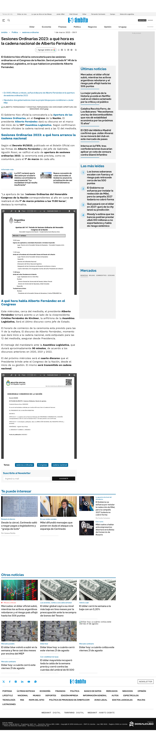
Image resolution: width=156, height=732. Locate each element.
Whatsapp (35, 682)
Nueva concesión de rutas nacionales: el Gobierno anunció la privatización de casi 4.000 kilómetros (62, 178)
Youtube (29, 682)
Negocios (92, 27)
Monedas (84, 275)
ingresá (150, 20)
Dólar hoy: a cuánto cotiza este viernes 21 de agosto (96, 649)
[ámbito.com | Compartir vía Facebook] (62, 50)
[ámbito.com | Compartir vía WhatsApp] (59, 50)
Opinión (107, 27)
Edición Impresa (69, 695)
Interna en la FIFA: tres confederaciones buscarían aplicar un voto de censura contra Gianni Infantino (96, 150)
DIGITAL (51, 712)
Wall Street (73, 14)
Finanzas (62, 27)
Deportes (50, 695)
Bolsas (92, 275)
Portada (7, 691)
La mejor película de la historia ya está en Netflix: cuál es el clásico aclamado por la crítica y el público (96, 97)
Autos (115, 695)
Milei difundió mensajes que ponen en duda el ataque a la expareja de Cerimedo (56, 525)
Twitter (3, 682)
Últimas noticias (26, 691)
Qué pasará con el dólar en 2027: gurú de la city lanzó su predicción (100, 206)
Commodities (101, 275)
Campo (112, 14)
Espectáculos (131, 695)
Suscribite (63, 478)
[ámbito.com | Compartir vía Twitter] (65, 50)
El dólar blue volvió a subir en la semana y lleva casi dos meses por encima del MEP (19, 650)
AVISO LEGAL (100, 700)
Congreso (42, 465)
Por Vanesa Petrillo (8, 533)
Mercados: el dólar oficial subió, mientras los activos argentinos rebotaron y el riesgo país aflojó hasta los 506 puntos (96, 80)
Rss (22, 700)
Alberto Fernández (26, 121)
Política (77, 27)
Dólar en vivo (22, 14)
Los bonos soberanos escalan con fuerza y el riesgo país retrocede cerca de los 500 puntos (100, 177)
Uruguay (123, 27)
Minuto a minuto (10, 603)
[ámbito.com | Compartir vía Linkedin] (68, 50)
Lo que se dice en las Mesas (41, 14)
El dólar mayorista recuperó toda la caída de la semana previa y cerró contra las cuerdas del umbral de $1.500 (57, 665)
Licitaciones (9, 704)
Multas (141, 700)
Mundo (37, 695)
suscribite (142, 20)
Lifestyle (7, 695)
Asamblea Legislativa (38, 125)
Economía (46, 27)
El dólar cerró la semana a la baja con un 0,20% (95, 607)
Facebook (9, 682)
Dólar (84, 14)
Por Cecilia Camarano (103, 518)
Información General (95, 695)
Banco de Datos (92, 691)
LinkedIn (22, 682)
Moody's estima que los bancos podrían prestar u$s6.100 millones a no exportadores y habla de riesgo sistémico (100, 220)
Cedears (111, 275)
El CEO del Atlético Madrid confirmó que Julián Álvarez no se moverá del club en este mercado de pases (97, 135)
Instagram (16, 682)
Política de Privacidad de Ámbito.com (69, 700)
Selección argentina (127, 14)
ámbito (4, 32)
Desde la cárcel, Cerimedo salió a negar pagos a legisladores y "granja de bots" (19, 525)
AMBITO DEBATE (101, 712)
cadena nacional (60, 465)
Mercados (111, 691)
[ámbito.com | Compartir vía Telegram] (71, 50)
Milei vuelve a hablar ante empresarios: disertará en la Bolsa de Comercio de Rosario (105, 529)
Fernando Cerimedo (98, 14)
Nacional (23, 695)
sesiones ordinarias (30, 32)
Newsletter (150, 26)
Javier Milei (60, 14)
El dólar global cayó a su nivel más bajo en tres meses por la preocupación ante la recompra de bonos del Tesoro (58, 610)
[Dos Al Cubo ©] (142, 724)
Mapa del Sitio (36, 700)
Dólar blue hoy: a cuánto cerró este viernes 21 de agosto (57, 649)
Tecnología (8, 700)
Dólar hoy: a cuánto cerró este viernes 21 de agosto (18, 666)
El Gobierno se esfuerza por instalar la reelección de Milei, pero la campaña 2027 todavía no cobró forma (100, 193)
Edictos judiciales (122, 700)
